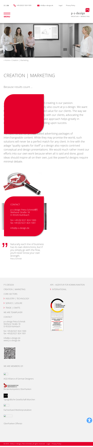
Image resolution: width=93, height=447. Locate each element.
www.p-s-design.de (12, 340)
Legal (60, 5)
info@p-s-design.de (46, 5)
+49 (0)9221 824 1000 (23, 5)
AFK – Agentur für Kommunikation (67, 285)
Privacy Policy (70, 5)
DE (5, 5)
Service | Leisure (14, 303)
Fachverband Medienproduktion (17, 410)
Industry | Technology (17, 298)
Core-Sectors (10, 294)
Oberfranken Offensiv (13, 423)
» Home (7, 60)
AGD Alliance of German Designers (19, 378)
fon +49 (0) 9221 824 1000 (23, 220)
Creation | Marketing (14, 289)
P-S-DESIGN (9, 285)
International (59, 289)
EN (8, 5)
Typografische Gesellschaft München (19, 399)
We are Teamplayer (13, 312)
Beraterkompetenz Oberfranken (17, 389)
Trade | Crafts (13, 308)
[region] (46, 40)
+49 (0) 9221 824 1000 (16, 331)
